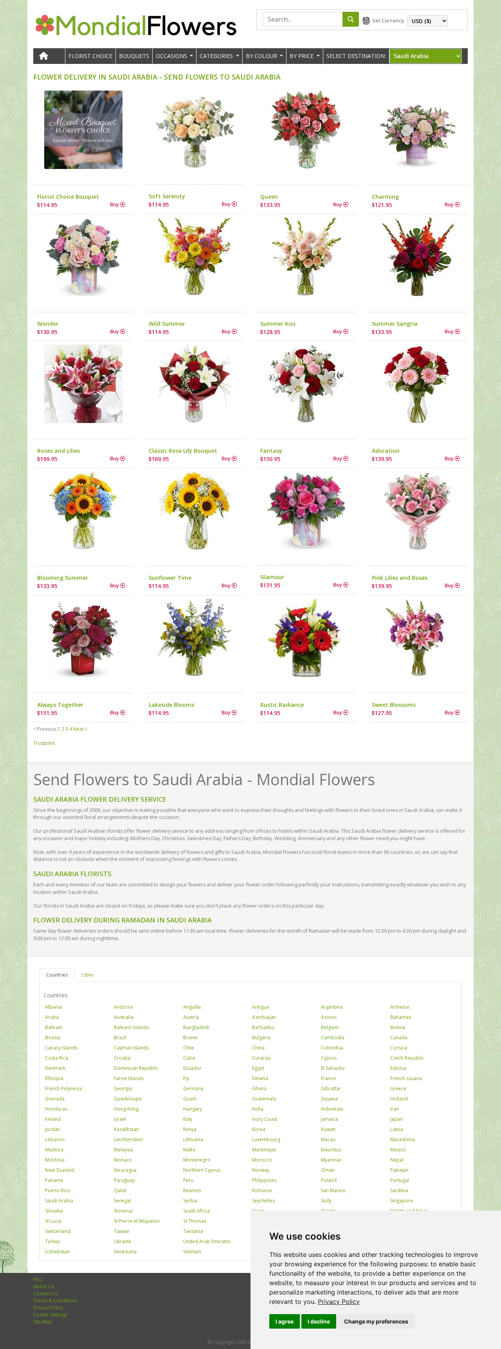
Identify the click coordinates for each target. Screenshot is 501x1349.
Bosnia (52, 1037)
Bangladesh (196, 1027)
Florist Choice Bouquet (68, 196)
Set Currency (388, 20)
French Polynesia (63, 1088)
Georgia (123, 1088)
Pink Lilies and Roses (399, 577)
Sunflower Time (170, 577)
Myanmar (331, 1160)
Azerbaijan (264, 1017)
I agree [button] (285, 1321)
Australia (123, 1017)
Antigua (260, 1007)
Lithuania (193, 1139)
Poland (329, 1180)
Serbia (190, 1200)
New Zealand (59, 1170)
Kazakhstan (126, 1129)
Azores (329, 1017)
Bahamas (400, 1017)
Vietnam (192, 1251)
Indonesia (332, 1109)
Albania (53, 1007)
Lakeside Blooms (171, 704)
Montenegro (197, 1160)
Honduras (56, 1109)
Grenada (55, 1098)
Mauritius (331, 1149)
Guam (189, 1098)
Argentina (331, 1007)
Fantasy (271, 450)
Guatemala (264, 1098)
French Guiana (406, 1078)
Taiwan (122, 1231)
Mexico (398, 1149)
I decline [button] (319, 1321)
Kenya (189, 1129)
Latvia (396, 1129)
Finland (260, 1078)
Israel (120, 1119)
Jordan (52, 1129)
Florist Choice (90, 56)
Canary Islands (61, 1047)
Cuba (189, 1058)
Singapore (401, 1200)
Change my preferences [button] (376, 1321)
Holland (399, 1098)
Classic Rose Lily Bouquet (183, 450)
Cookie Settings (50, 1314)
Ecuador (192, 1068)
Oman (328, 1170)
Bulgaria (261, 1037)
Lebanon (55, 1139)
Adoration (386, 450)
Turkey (52, 1241)
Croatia (122, 1058)
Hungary (192, 1109)
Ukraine (122, 1241)
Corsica (398, 1047)
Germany (193, 1088)
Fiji (186, 1078)
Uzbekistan (57, 1251)
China (258, 1047)
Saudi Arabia (59, 1200)
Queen (269, 196)
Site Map (42, 1321)
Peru (188, 1180)
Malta (189, 1149)
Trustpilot (44, 743)
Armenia (399, 1007)
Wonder (47, 323)
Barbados (263, 1027)
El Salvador (333, 1068)
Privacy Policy (339, 1301)
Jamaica (329, 1119)
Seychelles (263, 1200)
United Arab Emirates (207, 1241)
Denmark (55, 1068)
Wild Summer (167, 323)
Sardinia (399, 1190)
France (328, 1078)
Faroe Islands (129, 1078)
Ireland (53, 1119)
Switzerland (57, 1231)
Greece (398, 1088)
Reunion (192, 1190)
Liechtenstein (128, 1139)
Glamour (272, 577)
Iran (394, 1109)
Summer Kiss (278, 323)
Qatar (120, 1190)
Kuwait (328, 1129)
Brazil (120, 1037)
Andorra (123, 1007)
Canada (398, 1037)
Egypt (258, 1068)
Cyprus (329, 1058)
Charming (385, 196)
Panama (54, 1180)
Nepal (397, 1160)
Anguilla (192, 1007)
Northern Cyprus (201, 1170)
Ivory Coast (264, 1119)
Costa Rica (56, 1058)
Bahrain (53, 1027)
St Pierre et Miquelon (137, 1221)
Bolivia (397, 1027)
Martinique (264, 1149)
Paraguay (124, 1180)
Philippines (264, 1180)
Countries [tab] (57, 974)
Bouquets (134, 56)
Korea (258, 1129)
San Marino (333, 1190)
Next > (80, 729)
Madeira (54, 1149)
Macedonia (402, 1139)
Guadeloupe (128, 1098)
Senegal (122, 1200)
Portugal (399, 1180)
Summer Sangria (395, 323)
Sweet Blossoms (394, 704)
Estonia (398, 1068)
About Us (43, 1286)
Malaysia (123, 1149)
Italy (187, 1119)
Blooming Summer (62, 577)
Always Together (60, 704)
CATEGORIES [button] (217, 56)
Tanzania (193, 1231)
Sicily (326, 1200)
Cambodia (332, 1037)
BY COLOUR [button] (262, 56)
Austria (191, 1017)
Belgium (330, 1027)
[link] (339, 1301)
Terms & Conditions (55, 1300)
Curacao (261, 1058)
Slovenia (123, 1210)
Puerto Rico (57, 1190)
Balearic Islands (131, 1027)
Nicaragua (125, 1170)
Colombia (332, 1047)
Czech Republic (407, 1058)
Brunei (190, 1037)
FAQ (38, 1279)
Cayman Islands (131, 1047)
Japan (396, 1119)
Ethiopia (54, 1078)
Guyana (329, 1098)
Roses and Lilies (58, 450)
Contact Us (45, 1293)
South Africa (196, 1210)
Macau (328, 1139)
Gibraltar (331, 1088)
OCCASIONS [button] (172, 56)
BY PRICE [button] (302, 56)
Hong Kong (126, 1109)
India (257, 1109)
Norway (260, 1170)
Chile (188, 1047)
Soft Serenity (167, 196)
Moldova (55, 1160)
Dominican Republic (136, 1068)
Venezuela (125, 1251)
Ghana (259, 1088)
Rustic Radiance (282, 704)
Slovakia (54, 1210)
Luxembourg (266, 1139)
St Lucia (53, 1221)
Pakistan (399, 1170)
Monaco (123, 1160)
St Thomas (194, 1221)
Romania (262, 1190)
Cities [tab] (87, 974)
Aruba (52, 1017)
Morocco (262, 1160)
